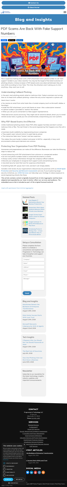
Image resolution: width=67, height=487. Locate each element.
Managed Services (33, 425)
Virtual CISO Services (33, 429)
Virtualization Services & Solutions (33, 442)
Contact (52, 484)
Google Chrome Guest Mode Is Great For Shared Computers (36, 216)
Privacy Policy (8, 485)
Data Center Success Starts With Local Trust (33, 460)
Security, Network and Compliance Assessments (33, 431)
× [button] (24, 444)
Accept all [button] (8, 479)
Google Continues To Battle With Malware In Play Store (36, 223)
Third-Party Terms (59, 484)
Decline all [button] (19, 479)
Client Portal (34, 7)
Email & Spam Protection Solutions (33, 440)
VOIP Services (33, 446)
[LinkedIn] (32, 472)
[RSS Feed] (43, 472)
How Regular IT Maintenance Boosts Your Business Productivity (36, 202)
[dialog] (14, 464)
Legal (3, 485)
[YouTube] (35, 472)
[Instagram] (39, 472)
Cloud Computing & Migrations (33, 435)
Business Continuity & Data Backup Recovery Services (33, 444)
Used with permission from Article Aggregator (17, 188)
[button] (14, 483)
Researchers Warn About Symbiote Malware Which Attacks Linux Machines (36, 209)
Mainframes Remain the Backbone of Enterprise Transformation (31, 307)
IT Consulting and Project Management (33, 433)
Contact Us (34, 3)
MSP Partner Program (36, 484)
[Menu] (65, 12)
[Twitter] (28, 472)
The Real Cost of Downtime (32, 351)
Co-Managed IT (33, 427)
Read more (5, 459)
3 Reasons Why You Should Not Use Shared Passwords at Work (33, 342)
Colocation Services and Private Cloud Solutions (33, 438)
